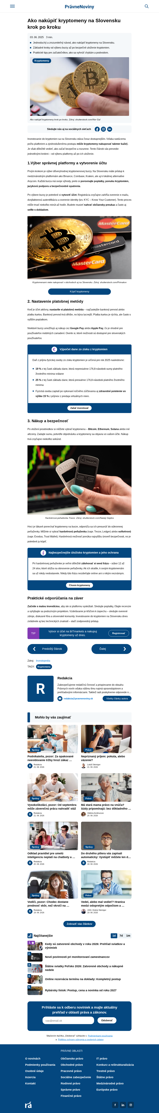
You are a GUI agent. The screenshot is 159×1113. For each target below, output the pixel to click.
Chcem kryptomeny (79, 585)
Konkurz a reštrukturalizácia (115, 1064)
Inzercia (30, 1077)
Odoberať (107, 1020)
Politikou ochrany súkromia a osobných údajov (81, 1039)
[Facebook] (97, 129)
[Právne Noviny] (79, 6)
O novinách (32, 1058)
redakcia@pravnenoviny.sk (78, 698)
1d (114, 935)
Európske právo (107, 1089)
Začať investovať (79, 408)
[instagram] (103, 129)
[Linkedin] (109, 129)
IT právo (101, 1058)
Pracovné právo (71, 1071)
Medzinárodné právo (110, 1083)
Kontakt (30, 1083)
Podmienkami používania (100, 1035)
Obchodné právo (72, 1064)
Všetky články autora (117, 698)
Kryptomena (44, 666)
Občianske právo (72, 1058)
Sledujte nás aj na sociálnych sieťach (69, 129)
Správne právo (70, 1089)
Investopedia (43, 660)
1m (128, 935)
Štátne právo (104, 1077)
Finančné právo (71, 1095)
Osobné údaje (34, 1071)
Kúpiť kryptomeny (79, 291)
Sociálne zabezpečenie (76, 1077)
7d (121, 935)
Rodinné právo (70, 1083)
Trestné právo (105, 1071)
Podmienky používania (40, 1064)
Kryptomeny (41, 60)
